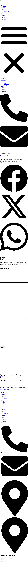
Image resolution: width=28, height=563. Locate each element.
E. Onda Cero (4, 19)
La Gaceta (4, 418)
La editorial (2, 422)
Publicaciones (4, 6)
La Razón (4, 15)
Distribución (4, 9)
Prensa (2, 13)
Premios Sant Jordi (5, 85)
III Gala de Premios (6, 414)
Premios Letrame (5, 412)
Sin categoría (2, 255)
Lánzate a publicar (3, 7)
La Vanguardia (4, 18)
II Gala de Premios (6, 11)
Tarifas (3, 81)
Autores (4, 79)
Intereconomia (4, 16)
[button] (14, 49)
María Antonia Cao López (4, 155)
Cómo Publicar (4, 8)
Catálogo (2, 5)
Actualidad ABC (5, 17)
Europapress (4, 420)
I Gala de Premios (6, 83)
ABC (3, 14)
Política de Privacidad (3, 559)
